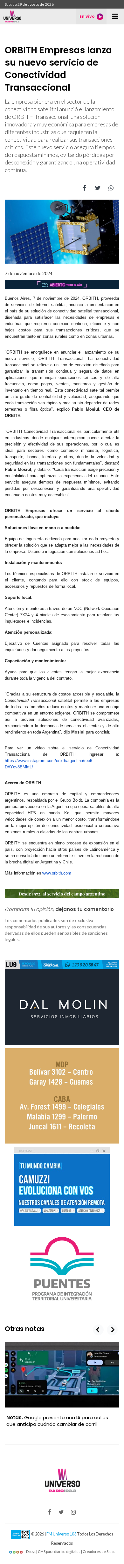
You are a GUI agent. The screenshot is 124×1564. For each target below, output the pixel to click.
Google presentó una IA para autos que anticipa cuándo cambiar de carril (57, 1420)
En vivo (87, 16)
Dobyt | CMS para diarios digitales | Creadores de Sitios (70, 1551)
